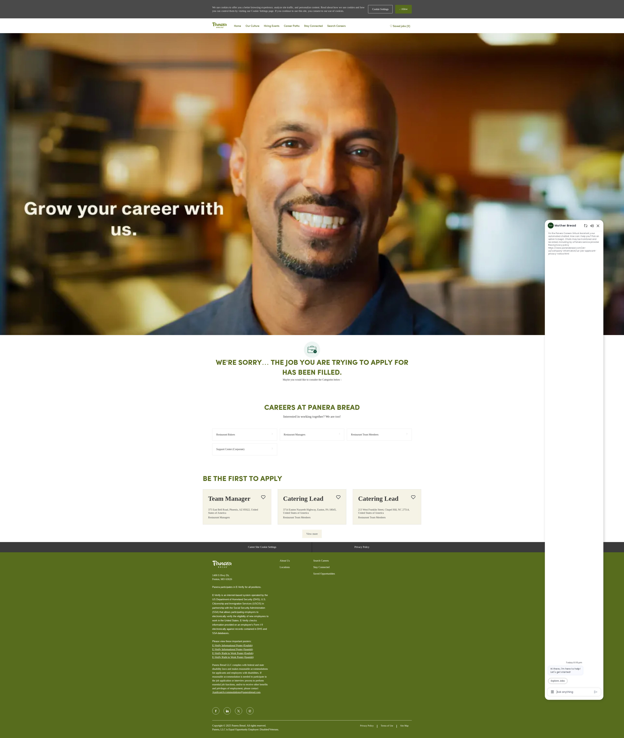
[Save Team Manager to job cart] (263, 497)
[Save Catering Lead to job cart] (338, 497)
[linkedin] (227, 710)
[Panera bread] (219, 25)
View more (312, 533)
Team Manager (229, 498)
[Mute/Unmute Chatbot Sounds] (592, 225)
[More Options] (552, 692)
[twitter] (238, 710)
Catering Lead (303, 498)
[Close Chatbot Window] (598, 225)
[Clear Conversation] (585, 225)
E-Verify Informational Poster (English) (232, 645)
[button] (380, 9)
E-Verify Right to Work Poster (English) (232, 653)
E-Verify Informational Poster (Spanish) (232, 649)
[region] (574, 458)
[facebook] (215, 710)
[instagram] (250, 710)
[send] (596, 692)
